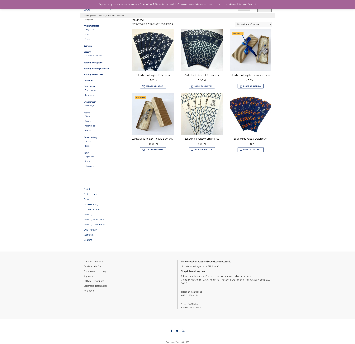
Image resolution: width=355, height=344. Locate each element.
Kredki (87, 39)
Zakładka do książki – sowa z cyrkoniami (252, 75)
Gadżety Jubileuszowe (95, 224)
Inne (87, 34)
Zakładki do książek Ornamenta (202, 138)
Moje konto (89, 290)
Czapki (88, 121)
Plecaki (88, 161)
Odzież (87, 113)
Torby (86, 153)
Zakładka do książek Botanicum (153, 75)
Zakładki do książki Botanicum (250, 138)
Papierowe (89, 157)
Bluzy (87, 116)
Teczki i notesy (90, 137)
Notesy (88, 141)
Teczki (87, 146)
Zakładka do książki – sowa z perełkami (154, 138)
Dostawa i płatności (93, 261)
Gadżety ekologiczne (93, 63)
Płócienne (89, 166)
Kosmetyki (88, 80)
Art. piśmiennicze (91, 26)
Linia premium (90, 102)
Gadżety (87, 52)
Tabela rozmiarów (92, 266)
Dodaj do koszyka (154, 86)
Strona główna (90, 16)
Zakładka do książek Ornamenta (202, 75)
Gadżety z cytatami (93, 56)
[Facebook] (171, 331)
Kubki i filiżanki (90, 86)
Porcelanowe (91, 90)
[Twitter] (177, 331)
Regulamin (89, 276)
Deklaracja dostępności (95, 286)
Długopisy (89, 29)
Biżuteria (88, 46)
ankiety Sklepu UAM (142, 4)
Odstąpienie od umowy (95, 271)
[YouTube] (183, 331)
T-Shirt (88, 130)
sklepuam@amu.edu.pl (192, 292)
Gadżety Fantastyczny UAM (96, 68)
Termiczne (89, 95)
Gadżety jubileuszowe (93, 74)
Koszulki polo (91, 126)
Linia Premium (90, 229)
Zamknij (252, 4)
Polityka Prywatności (94, 281)
